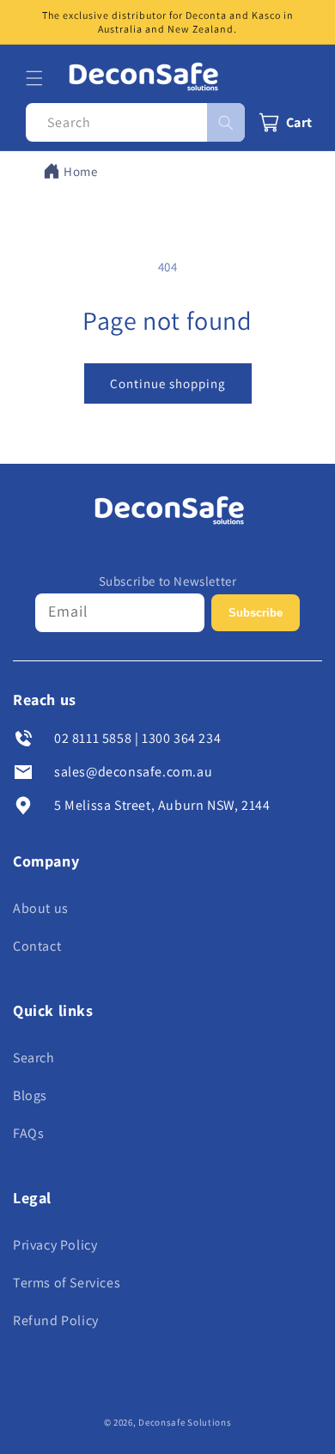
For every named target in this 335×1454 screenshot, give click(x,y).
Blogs (30, 1095)
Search (34, 1058)
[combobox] (135, 122)
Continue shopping (168, 383)
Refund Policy (56, 1320)
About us (41, 908)
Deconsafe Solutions (184, 1422)
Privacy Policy (55, 1245)
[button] (34, 78)
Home (80, 171)
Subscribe (255, 612)
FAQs (28, 1133)
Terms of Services (66, 1283)
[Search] (226, 122)
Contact (37, 946)
